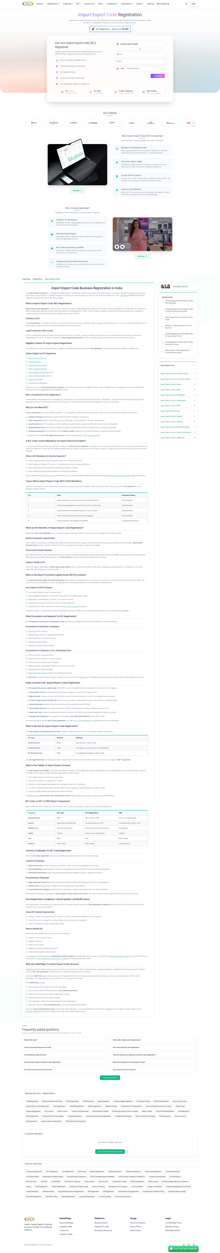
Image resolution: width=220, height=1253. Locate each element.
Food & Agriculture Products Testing (125, 1111)
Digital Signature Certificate (38, 673)
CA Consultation (137, 1186)
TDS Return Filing (51, 1196)
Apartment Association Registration (98, 1116)
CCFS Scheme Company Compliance (131, 1176)
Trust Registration (59, 1106)
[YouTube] (194, 1245)
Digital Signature (103, 1101)
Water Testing (147, 1111)
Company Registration (34, 1171)
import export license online (120, 475)
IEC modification (84, 720)
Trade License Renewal (80, 1111)
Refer (149, 4)
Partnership (82, 1171)
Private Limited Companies (37, 365)
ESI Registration (108, 1191)
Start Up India (103, 1181)
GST (78, 4)
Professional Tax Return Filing (153, 1191)
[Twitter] (189, 1245)
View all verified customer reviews (110, 1151)
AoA (85, 677)
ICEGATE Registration (161, 1101)
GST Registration (52, 1171)
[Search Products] (186, 4)
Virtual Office (55, 1181)
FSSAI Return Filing (143, 1101)
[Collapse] (194, 365)
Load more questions (110, 1078)
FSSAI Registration (72, 1101)
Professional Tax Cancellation (53, 1116)
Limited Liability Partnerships (38, 372)
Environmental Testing (100, 1111)
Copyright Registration (87, 1196)
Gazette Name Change (123, 1116)
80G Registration (32, 1116)
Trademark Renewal (172, 1171)
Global (139, 4)
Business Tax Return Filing (79, 1186)
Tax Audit (43, 1181)
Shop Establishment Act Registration (71, 1191)
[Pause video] (117, 247)
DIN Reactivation (48, 1191)
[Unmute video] (122, 247)
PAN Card (31, 631)
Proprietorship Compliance (76, 1176)
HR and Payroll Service (123, 1196)
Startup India (180, 1106)
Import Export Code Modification (37, 1106)
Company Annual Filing (157, 1176)
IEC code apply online (92, 435)
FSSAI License (153, 1181)
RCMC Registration (94, 1106)
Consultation (126, 4)
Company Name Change (177, 1191)
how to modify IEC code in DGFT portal (51, 958)
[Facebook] (184, 1245)
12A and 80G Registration (165, 1111)
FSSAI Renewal (88, 1101)
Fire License (49, 1111)
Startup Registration (97, 1171)
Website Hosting (111, 1106)
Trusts (30, 379)
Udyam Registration (59, 1186)
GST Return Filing (32, 1176)
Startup (40, 4)
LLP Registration (68, 1171)
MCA (100, 4)
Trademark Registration (153, 1171)
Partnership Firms (34, 362)
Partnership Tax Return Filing (53, 1176)
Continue (158, 76)
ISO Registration (165, 1116)
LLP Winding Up (174, 1176)
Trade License (62, 1111)
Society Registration (75, 1116)
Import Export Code (179, 1101)
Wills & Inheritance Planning (52, 1101)
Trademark (67, 4)
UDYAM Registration (77, 1106)
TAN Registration (32, 1101)
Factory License (180, 1116)
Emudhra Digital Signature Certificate (175, 1181)
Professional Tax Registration (131, 1106)
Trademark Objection (133, 1171)
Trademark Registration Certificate (178, 1186)
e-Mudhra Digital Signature (122, 1101)
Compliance (111, 4)
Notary (28, 1186)
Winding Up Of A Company (118, 1186)
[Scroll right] (193, 123)
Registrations (52, 4)
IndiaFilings (26, 279)
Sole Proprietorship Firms (37, 358)
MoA (81, 677)
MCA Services (31, 1181)
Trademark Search (114, 1171)
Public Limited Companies (37, 369)
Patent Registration (68, 1196)
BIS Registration (31, 1121)
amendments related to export (119, 956)
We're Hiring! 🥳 (163, 4)
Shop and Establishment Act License (159, 1106)
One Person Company (72, 1181)
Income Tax (89, 4)
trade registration (72, 606)
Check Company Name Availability (102, 1176)
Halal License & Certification (51, 1121)
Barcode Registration (33, 1196)
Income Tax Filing (98, 1186)
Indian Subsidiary (32, 1191)
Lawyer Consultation (154, 1186)
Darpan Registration (33, 1111)
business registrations (34, 1011)
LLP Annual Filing (105, 1196)
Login (193, 4)
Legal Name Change (119, 1181)
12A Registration (183, 1111)
